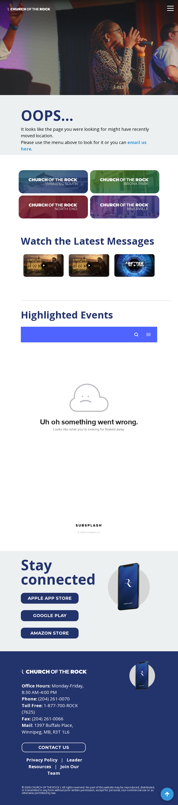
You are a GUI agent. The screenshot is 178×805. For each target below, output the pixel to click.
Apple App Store (50, 598)
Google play (49, 615)
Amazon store (49, 633)
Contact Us (53, 747)
